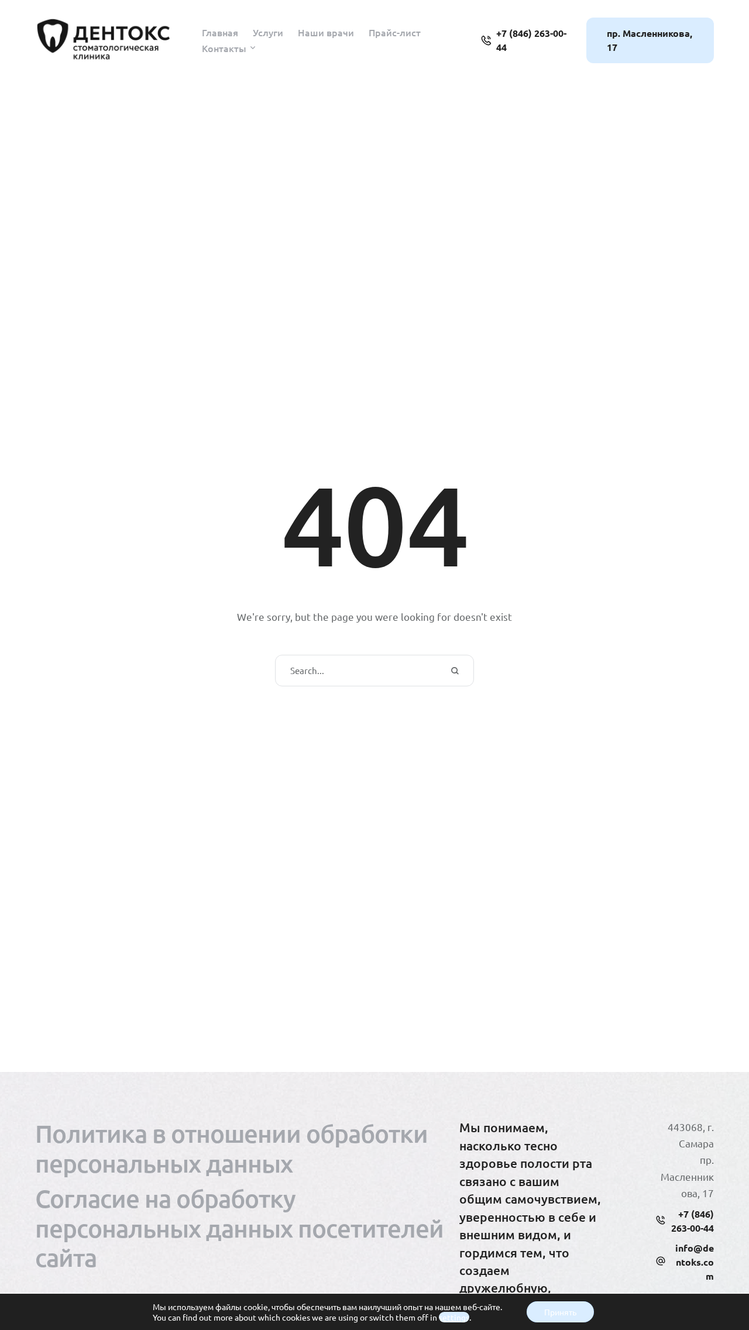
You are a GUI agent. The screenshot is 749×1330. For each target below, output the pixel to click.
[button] (252, 48)
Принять (560, 1312)
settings (454, 1317)
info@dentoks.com (694, 1262)
